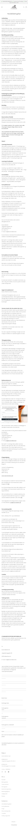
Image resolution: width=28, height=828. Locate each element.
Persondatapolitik (6, 811)
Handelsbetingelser (6, 804)
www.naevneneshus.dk (7, 475)
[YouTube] (8, 772)
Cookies (4, 813)
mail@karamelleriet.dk (10, 440)
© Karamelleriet (14, 825)
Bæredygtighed (6, 791)
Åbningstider (5, 782)
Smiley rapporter (6, 815)
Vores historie (5, 784)
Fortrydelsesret (5, 806)
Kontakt (3, 779)
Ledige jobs (4, 793)
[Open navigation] (2, 7)
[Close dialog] (26, 406)
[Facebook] (2, 772)
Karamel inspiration (6, 789)
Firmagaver (4, 786)
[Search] (23, 7)
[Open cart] (26, 7)
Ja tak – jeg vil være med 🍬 (9, 419)
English (13, 821)
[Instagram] (5, 772)
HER (8, 484)
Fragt (3, 808)
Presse (3, 796)
